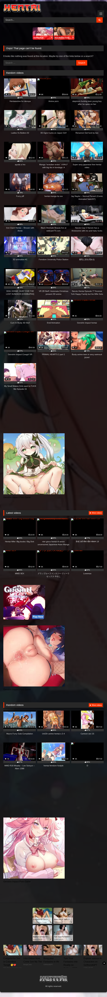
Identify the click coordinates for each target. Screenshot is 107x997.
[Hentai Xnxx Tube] (53, 8)
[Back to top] (98, 988)
